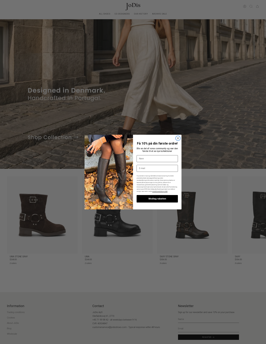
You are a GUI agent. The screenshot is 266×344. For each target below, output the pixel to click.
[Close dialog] (178, 138)
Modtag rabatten (157, 198)
